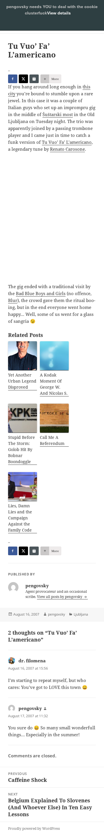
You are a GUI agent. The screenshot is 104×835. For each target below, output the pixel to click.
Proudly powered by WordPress (34, 828)
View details (59, 13)
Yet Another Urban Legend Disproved (22, 381)
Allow (52, 24)
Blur (12, 300)
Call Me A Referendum (52, 440)
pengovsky (56, 614)
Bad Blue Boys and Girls (41, 293)
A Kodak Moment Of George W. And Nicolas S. (54, 384)
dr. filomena (32, 660)
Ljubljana (81, 614)
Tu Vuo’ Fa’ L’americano (67, 142)
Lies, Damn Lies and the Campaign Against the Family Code (20, 518)
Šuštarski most (57, 114)
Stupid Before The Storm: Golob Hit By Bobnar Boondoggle (21, 449)
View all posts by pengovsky (60, 596)
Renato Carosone (67, 149)
